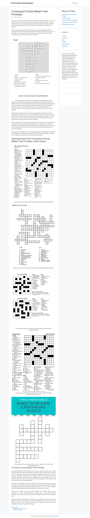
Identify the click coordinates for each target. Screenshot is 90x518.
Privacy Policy (75, 3)
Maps (63, 39)
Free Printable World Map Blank (69, 20)
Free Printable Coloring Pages (22, 3)
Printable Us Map (66, 18)
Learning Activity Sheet (17, 509)
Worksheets (65, 46)
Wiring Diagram (65, 44)
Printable (64, 42)
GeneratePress (56, 516)
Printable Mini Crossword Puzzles (20, 508)
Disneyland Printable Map (68, 24)
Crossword (15, 507)
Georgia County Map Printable (69, 22)
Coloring (64, 35)
